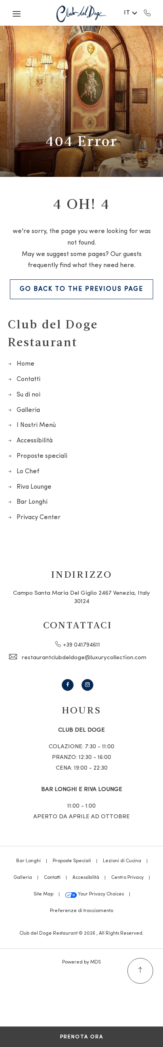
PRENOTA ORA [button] (81, 1036)
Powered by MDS (81, 962)
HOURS (81, 709)
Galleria (28, 410)
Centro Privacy (127, 877)
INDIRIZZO (81, 574)
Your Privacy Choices (100, 894)
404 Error (81, 140)
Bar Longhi (32, 502)
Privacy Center (39, 517)
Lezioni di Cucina (122, 861)
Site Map (43, 894)
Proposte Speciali (72, 861)
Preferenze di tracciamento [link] (81, 911)
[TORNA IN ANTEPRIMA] (140, 971)
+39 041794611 (147, 12)
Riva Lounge (34, 487)
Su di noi (28, 395)
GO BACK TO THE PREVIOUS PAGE (81, 289)
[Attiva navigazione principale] (16, 14)
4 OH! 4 (81, 203)
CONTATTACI (77, 624)
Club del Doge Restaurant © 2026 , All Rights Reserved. (81, 933)
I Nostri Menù (36, 425)
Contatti (28, 379)
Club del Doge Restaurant (53, 333)
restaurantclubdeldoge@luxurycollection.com (84, 658)
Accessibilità (35, 441)
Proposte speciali (42, 456)
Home (25, 364)
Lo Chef (28, 471)
